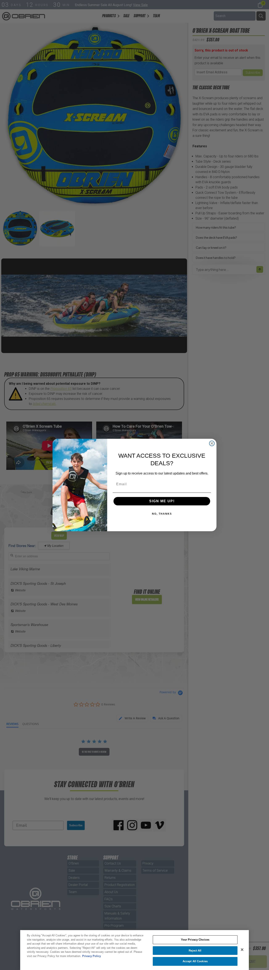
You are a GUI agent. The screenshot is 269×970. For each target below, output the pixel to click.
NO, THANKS (162, 513)
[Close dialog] (211, 443)
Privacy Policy (91, 956)
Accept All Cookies (195, 961)
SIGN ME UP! (162, 501)
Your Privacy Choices (195, 939)
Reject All (195, 950)
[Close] (242, 949)
